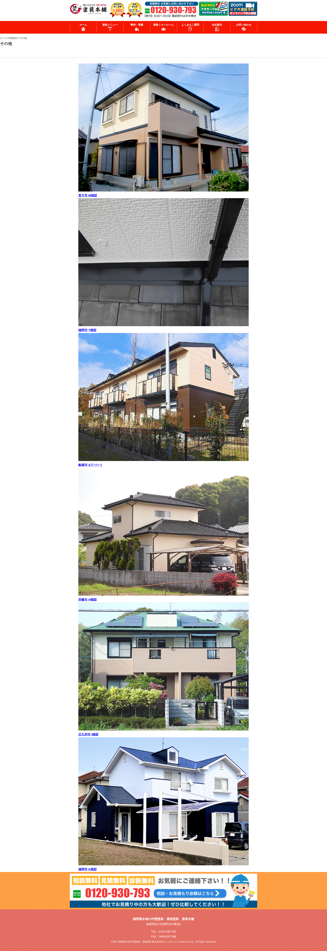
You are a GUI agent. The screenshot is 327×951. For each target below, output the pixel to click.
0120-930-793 (167, 931)
